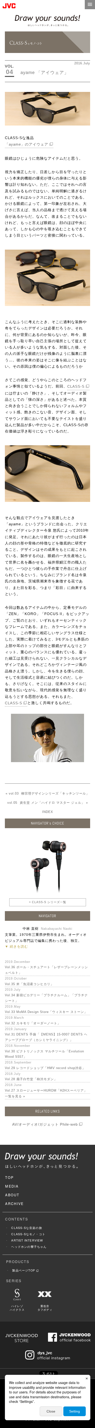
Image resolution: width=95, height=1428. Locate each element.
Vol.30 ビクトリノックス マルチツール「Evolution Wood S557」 (44, 1054)
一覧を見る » (15, 1096)
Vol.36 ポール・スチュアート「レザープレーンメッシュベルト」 (46, 969)
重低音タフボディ (45, 1307)
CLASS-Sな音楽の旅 (26, 1228)
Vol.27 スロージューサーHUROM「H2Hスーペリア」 (46, 1090)
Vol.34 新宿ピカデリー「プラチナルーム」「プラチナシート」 (46, 998)
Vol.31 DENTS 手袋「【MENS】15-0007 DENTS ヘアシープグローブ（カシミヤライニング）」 (46, 1037)
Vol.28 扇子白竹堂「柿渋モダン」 (31, 1079)
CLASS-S (76, 386)
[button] (90, 4)
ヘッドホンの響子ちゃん (29, 1246)
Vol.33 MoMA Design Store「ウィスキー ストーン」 (46, 1012)
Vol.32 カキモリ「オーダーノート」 (33, 1023)
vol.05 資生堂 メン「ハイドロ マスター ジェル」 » (47, 802)
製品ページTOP (23, 1270)
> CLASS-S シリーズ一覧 (47, 902)
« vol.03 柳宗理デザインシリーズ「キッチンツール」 (47, 793)
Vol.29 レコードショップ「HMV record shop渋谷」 (45, 1068)
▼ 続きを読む (16, 946)
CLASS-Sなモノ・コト (28, 1234)
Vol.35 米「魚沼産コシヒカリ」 (29, 984)
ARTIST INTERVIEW (27, 1240)
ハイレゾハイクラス (17, 1307)
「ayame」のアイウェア (26, 144)
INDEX (47, 812)
